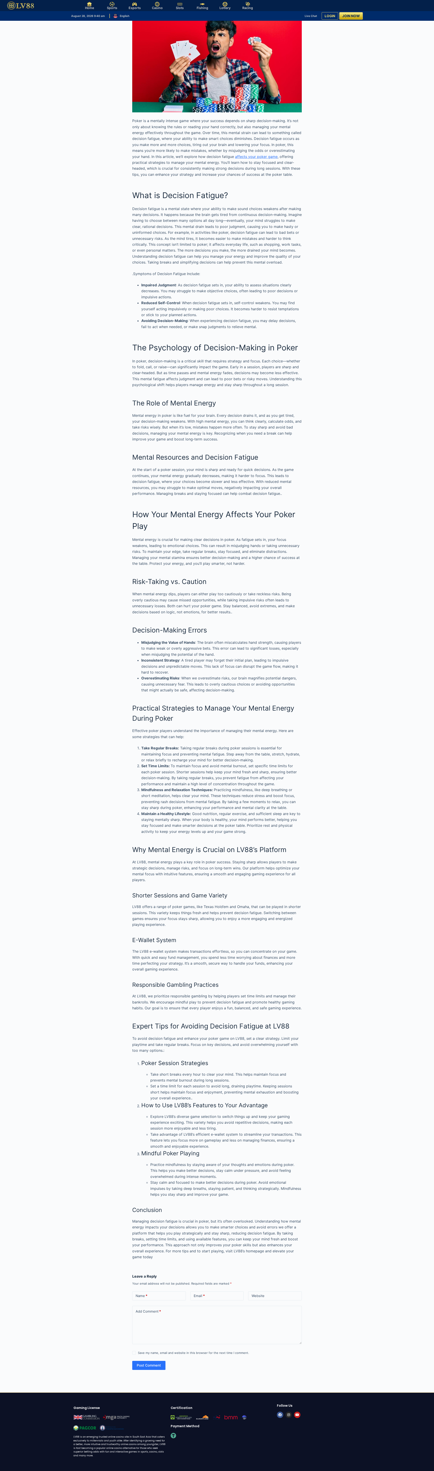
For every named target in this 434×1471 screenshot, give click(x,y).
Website (258, 1296)
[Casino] (157, 4)
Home (89, 8)
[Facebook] (280, 1415)
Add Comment (148, 1311)
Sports (112, 8)
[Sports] (112, 4)
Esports (135, 8)
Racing (247, 8)
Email (199, 1296)
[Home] (89, 4)
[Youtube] (297, 1415)
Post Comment (149, 1365)
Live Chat (311, 16)
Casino (157, 8)
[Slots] (179, 4)
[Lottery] (225, 4)
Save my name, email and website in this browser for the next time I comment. (193, 1353)
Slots (180, 8)
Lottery (225, 8)
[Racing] (247, 4)
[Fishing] (202, 4)
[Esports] (134, 4)
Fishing (202, 8)
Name (141, 1296)
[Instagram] (288, 1415)
